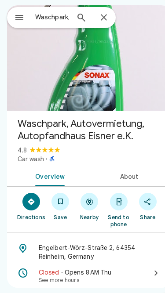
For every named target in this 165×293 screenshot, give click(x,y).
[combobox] (52, 17)
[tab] (48, 175)
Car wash (31, 159)
